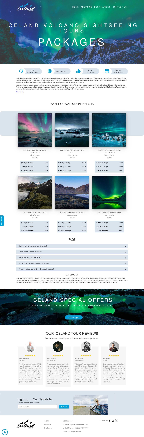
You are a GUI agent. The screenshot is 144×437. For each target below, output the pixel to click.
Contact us (120, 7)
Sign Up (64, 406)
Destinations (102, 7)
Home (75, 7)
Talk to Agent (73, 317)
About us (86, 7)
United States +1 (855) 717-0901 (75, 427)
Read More (19, 92)
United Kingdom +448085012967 (76, 424)
